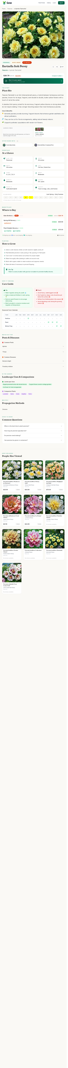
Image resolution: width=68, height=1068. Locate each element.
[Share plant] (57, 66)
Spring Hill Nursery (9, 220)
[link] (33, 215)
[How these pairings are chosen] (17, 141)
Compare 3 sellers (57, 75)
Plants (4, 8)
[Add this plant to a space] (18, 463)
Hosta (17, 394)
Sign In (61, 2)
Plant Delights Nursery (11, 228)
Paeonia (9, 8)
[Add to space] (53, 66)
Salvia (12, 394)
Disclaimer (61, 235)
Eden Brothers (8, 215)
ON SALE (27, 62)
